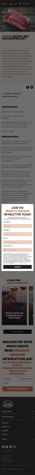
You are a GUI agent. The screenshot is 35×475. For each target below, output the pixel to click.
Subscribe (17, 266)
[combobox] (5, 250)
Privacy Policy (18, 263)
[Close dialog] (32, 205)
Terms (24, 263)
